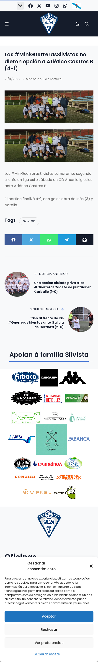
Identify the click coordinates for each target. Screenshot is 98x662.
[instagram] (56, 5)
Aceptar (49, 616)
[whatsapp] (65, 5)
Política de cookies (47, 654)
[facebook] (30, 5)
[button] (91, 566)
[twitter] (39, 5)
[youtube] (48, 5)
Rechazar (49, 629)
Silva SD (29, 221)
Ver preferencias (49, 642)
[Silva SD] (49, 24)
